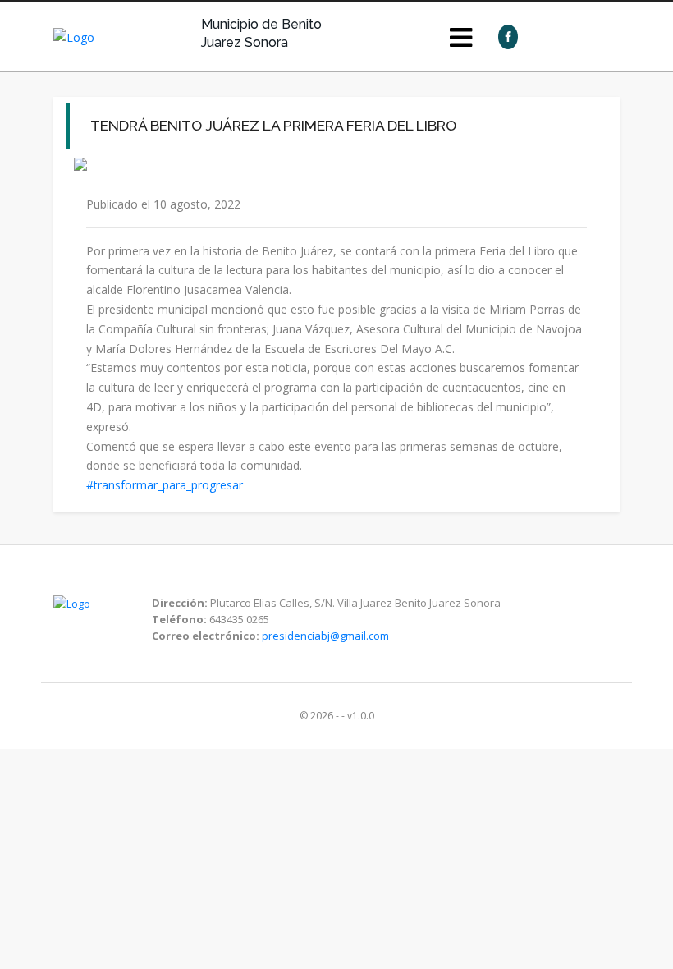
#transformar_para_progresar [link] (164, 485)
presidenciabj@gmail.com (325, 635)
